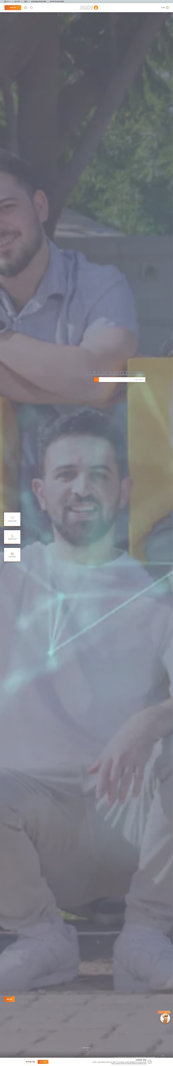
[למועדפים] (26, 8)
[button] (165, 8)
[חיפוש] (31, 8)
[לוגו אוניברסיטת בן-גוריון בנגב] (89, 7)
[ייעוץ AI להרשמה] (165, 1018)
